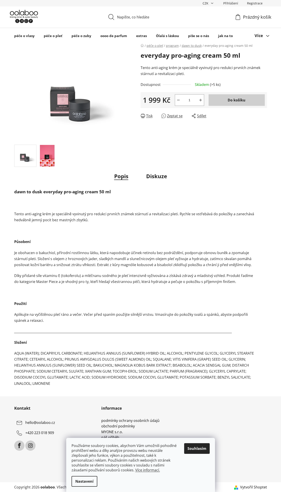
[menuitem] (24, 35)
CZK (206, 3)
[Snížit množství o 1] (178, 100)
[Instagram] (30, 446)
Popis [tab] (121, 176)
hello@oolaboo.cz (40, 422)
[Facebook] (19, 446)
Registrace (255, 3)
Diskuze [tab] (156, 176)
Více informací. (147, 470)
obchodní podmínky (118, 426)
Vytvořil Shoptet (253, 487)
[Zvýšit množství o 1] (200, 100)
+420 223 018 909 (39, 432)
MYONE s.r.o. (112, 432)
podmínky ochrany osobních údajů (130, 421)
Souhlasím (196, 448)
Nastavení (84, 481)
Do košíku (236, 100)
